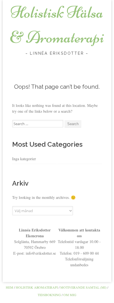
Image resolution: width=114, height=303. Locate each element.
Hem (9, 287)
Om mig (69, 295)
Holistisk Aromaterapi (37, 287)
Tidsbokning (49, 295)
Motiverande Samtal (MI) (83, 287)
